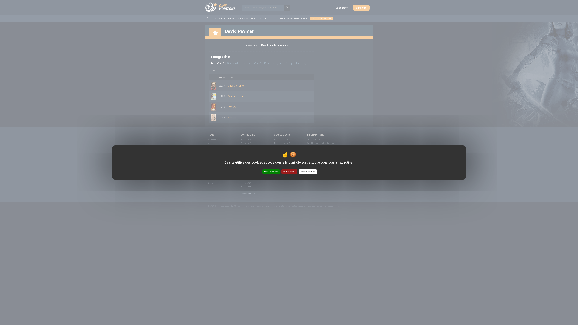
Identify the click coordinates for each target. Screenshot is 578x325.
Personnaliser (307, 171)
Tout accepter (271, 171)
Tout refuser (289, 171)
